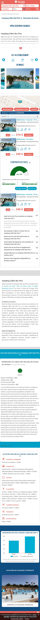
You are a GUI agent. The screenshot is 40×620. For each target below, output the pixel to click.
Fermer (27, 618)
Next (36, 59)
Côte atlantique (21, 122)
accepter (6, 616)
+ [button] (37, 105)
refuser (34, 614)
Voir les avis (32, 188)
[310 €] (22, 103)
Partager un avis (21, 188)
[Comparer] (37, 9)
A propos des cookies (17, 618)
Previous (3, 59)
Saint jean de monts (32, 122)
